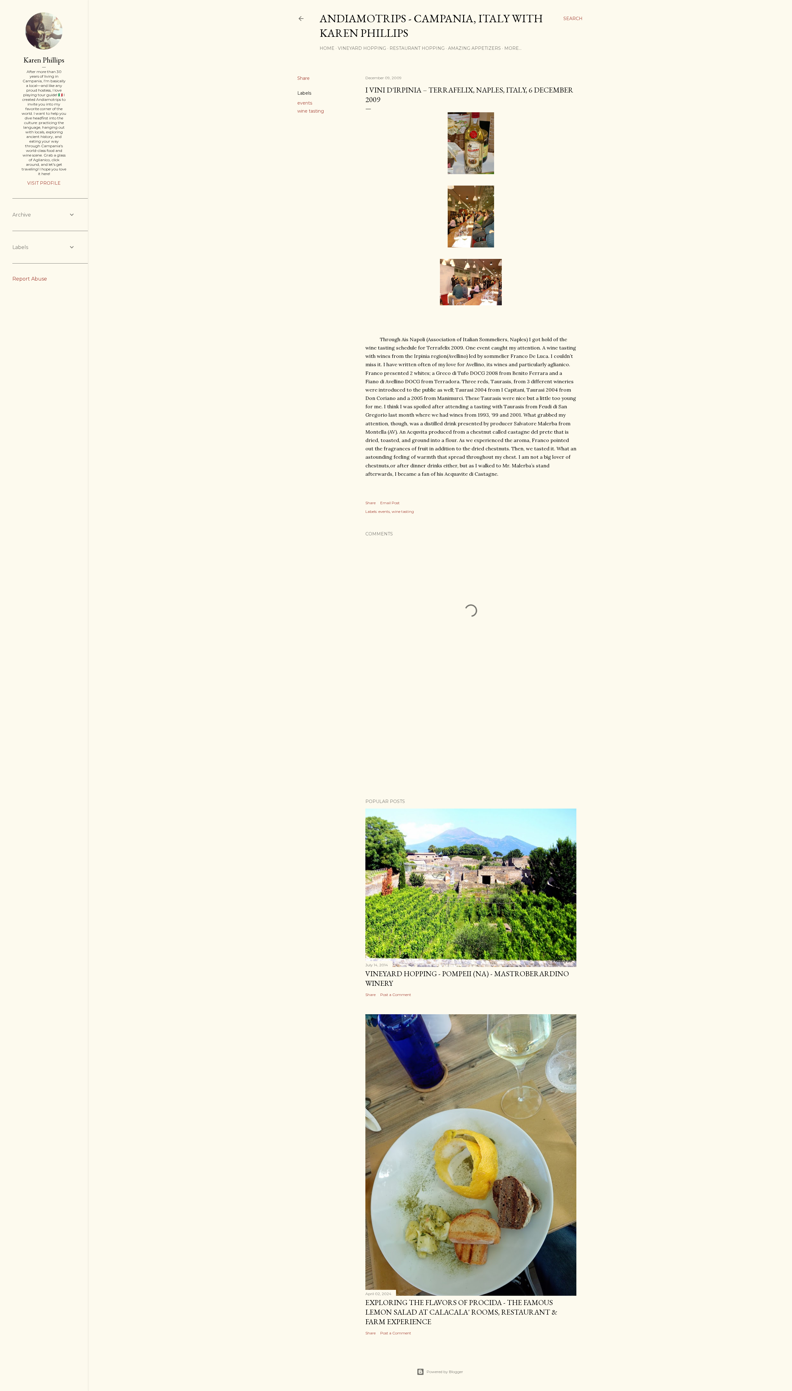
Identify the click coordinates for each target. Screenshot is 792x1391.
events (304, 103)
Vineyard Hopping (362, 48)
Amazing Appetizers (474, 48)
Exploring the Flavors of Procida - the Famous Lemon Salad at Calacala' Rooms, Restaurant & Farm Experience (461, 1312)
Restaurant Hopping (417, 48)
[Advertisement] (470, 740)
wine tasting (310, 111)
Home (327, 48)
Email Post (390, 502)
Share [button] (303, 78)
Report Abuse (29, 279)
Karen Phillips (44, 60)
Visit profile (44, 183)
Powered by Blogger (445, 1371)
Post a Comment (395, 994)
